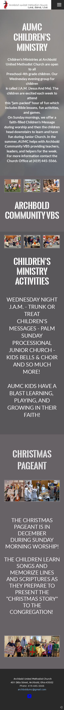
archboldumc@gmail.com (32, 689)
